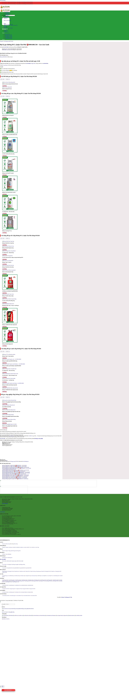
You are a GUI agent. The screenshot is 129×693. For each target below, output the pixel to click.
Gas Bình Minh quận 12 (11, 585)
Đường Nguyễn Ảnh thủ (48, 571)
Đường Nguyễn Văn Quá (11, 571)
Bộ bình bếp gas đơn (4, 557)
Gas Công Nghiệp (9, 564)
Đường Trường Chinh (4, 571)
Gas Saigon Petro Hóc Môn (5, 588)
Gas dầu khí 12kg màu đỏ (56, 575)
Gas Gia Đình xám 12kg (17, 575)
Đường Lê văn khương (33, 571)
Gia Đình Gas (6, 16)
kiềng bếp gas (9, 554)
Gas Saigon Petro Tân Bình (25, 588)
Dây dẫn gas (6, 30)
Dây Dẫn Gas (4, 618)
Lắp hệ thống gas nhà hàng (22, 564)
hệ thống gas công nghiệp (38, 438)
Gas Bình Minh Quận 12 (8, 37)
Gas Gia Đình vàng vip (5, 575)
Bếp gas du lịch (15, 550)
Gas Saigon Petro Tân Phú (32, 588)
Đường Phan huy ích (16, 571)
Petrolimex (7, 547)
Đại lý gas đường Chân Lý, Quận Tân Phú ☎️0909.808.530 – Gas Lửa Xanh (14, 476)
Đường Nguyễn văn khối (58, 571)
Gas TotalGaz (6, 15)
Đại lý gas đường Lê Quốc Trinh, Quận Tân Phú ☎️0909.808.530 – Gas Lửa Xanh (15, 470)
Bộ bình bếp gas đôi (10, 557)
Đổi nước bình (31, 608)
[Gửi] (2, 16)
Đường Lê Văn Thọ (4, 572)
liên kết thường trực (25, 461)
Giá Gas (6, 608)
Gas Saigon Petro (65, 615)
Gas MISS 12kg (39, 575)
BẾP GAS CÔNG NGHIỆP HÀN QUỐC (11, 25)
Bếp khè (5, 27)
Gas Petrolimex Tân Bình (24, 592)
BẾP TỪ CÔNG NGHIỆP (8, 28)
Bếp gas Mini (19, 550)
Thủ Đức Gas (33, 547)
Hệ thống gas (4, 21)
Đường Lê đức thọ (28, 571)
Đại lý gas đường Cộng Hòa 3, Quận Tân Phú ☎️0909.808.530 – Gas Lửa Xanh (15, 478)
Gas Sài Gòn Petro (7, 14)
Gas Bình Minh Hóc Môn (8, 38)
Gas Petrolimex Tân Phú (30, 592)
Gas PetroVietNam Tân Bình (26, 595)
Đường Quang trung (38, 571)
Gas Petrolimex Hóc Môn (5, 592)
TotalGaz (73, 615)
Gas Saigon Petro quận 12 (12, 588)
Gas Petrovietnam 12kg (34, 575)
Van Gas (8, 618)
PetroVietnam (10, 547)
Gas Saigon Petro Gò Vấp (19, 588)
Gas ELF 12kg (37, 547)
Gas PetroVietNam (42, 615)
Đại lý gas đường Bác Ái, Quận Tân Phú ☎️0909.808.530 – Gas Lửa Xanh (14, 465)
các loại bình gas (11, 435)
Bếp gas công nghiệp (5, 22)
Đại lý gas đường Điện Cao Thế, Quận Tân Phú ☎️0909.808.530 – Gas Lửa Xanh (15, 474)
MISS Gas (5, 18)
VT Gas (30, 547)
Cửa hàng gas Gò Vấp (68, 597)
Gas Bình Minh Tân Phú (8, 34)
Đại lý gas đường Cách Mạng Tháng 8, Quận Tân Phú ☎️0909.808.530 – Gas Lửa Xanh (16, 468)
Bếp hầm (5, 26)
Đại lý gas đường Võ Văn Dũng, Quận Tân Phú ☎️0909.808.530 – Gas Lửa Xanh (15, 467)
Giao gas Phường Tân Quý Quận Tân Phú (9, 469)
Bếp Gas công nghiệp (7, 20)
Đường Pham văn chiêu (22, 571)
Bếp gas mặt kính (11, 550)
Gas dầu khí (30, 615)
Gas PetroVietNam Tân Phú (33, 595)
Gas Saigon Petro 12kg (28, 575)
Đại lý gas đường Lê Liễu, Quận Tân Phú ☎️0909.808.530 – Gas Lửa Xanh (14, 477)
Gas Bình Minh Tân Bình (8, 36)
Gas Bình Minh (2, 511)
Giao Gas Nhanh (5, 503)
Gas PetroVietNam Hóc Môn (5, 595)
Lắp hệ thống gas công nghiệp (14, 564)
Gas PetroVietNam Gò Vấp (19, 595)
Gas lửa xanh (4, 49)
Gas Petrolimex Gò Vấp (17, 592)
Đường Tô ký (43, 571)
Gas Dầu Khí (6, 17)
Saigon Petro (33, 63)
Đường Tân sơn (53, 571)
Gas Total (25, 547)
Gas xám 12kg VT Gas (50, 575)
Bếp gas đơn (3, 550)
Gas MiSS (80, 615)
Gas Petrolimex (6, 13)
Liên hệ (3, 39)
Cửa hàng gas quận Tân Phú (8, 41)
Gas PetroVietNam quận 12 (13, 595)
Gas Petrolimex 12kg (22, 575)
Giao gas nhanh (10, 608)
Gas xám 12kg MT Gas (44, 575)
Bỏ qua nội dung (2, 0)
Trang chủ (1, 41)
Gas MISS (27, 547)
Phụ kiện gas (4, 29)
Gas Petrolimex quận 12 (11, 592)
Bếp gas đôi (7, 550)
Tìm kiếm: (3, 15)
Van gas (7, 554)
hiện (6, 460)
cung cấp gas (5, 65)
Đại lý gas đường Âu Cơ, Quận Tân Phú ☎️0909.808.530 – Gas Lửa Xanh (14, 466)
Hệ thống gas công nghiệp (24, 608)
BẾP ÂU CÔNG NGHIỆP (8, 24)
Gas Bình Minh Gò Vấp (8, 35)
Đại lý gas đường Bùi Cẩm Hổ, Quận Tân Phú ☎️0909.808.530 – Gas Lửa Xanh (15, 475)
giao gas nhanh (9, 49)
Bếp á (5, 23)
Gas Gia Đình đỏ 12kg (10, 575)
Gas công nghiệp (4, 19)
